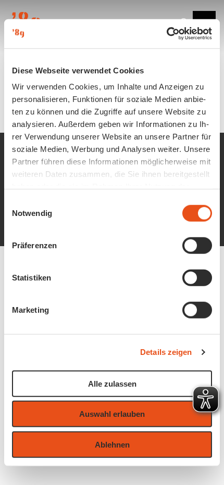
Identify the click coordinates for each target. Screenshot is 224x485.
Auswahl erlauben (112, 414)
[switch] (197, 245)
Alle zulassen (112, 383)
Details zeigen (166, 352)
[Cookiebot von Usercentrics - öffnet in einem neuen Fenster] (166, 34)
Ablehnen (112, 444)
